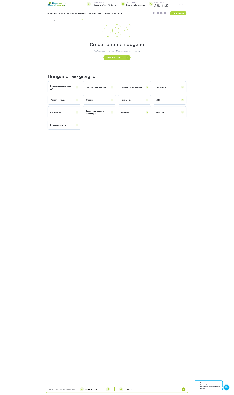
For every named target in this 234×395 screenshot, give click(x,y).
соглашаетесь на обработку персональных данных (119, 392)
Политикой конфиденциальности (172, 392)
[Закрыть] (231, 392)
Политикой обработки (155, 392)
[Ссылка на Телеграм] (158, 14)
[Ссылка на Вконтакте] (161, 14)
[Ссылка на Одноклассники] (165, 14)
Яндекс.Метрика (74, 392)
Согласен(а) (224, 392)
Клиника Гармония (53, 20)
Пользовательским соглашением (194, 392)
